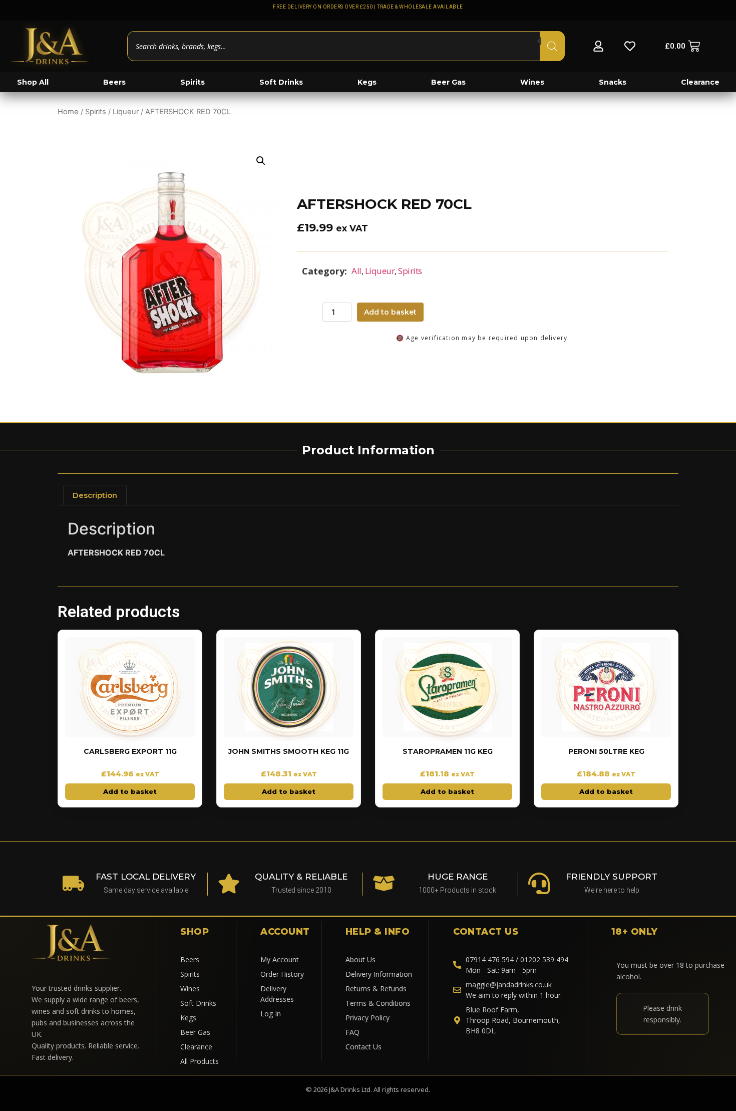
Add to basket (390, 312)
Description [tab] (95, 495)
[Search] (552, 46)
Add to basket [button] (130, 791)
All (356, 270)
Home (68, 111)
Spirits (95, 111)
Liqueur (126, 111)
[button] (261, 161)
